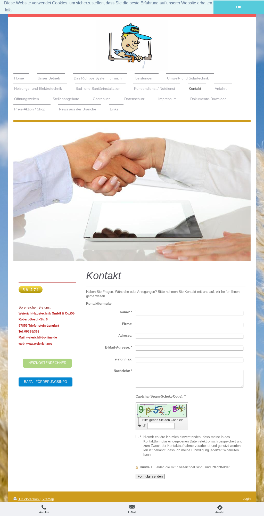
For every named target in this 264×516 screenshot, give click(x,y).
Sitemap (48, 499)
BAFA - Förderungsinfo (45, 382)
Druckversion (29, 499)
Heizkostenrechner (47, 363)
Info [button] (8, 10)
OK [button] (239, 7)
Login (247, 499)
